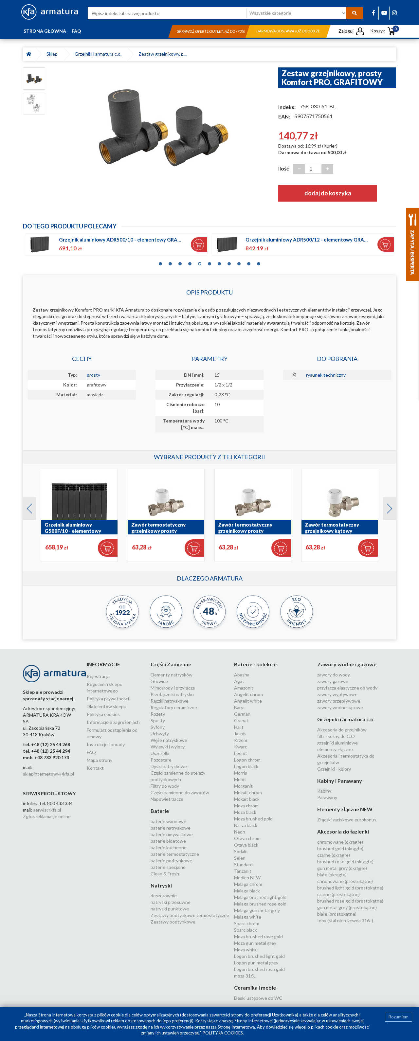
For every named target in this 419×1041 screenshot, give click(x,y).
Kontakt (95, 768)
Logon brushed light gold (259, 956)
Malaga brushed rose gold (260, 903)
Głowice (159, 681)
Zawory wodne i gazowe (346, 664)
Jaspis (240, 733)
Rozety (158, 714)
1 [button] (160, 262)
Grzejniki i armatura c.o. (99, 54)
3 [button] (180, 262)
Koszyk (383, 30)
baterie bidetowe (168, 841)
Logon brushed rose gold (259, 969)
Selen (240, 858)
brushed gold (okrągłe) (340, 848)
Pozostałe (161, 760)
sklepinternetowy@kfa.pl (48, 774)
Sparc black (245, 930)
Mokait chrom (248, 792)
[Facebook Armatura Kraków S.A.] (373, 12)
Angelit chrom (248, 694)
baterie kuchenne (169, 847)
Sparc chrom (246, 923)
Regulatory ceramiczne (174, 707)
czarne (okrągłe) (333, 855)
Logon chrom (247, 760)
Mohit (240, 779)
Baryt (239, 707)
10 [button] (249, 262)
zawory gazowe (332, 681)
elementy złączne (335, 749)
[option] (162, 126)
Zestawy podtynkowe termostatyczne (190, 915)
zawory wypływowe (337, 694)
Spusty (158, 720)
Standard (243, 864)
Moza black (245, 812)
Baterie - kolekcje (255, 664)
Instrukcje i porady (106, 744)
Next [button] (386, 507)
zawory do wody (333, 674)
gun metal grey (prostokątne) (347, 907)
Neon (239, 832)
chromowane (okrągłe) (340, 842)
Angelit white (248, 701)
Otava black (246, 845)
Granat (241, 720)
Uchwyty (160, 733)
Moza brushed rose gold (258, 936)
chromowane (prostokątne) (345, 881)
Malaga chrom (248, 884)
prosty (93, 375)
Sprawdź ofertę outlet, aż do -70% (211, 31)
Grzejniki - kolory (334, 769)
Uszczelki (160, 753)
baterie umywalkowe (172, 834)
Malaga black (247, 890)
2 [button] (170, 262)
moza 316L (245, 975)
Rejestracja (98, 676)
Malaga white (247, 917)
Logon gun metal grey (256, 962)
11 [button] (258, 262)
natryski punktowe (170, 908)
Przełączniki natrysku (172, 694)
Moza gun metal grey (255, 943)
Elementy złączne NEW (345, 809)
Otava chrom (247, 838)
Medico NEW (247, 877)
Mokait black (247, 799)
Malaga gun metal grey (257, 910)
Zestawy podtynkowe (173, 921)
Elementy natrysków (171, 674)
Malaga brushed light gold (260, 897)
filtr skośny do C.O (336, 736)
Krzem (240, 740)
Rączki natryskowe (170, 701)
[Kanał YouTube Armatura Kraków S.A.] (384, 12)
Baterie (160, 811)
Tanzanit (242, 871)
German (242, 714)
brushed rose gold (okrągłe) (345, 861)
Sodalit (241, 851)
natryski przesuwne (171, 902)
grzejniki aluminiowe (337, 742)
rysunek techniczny (326, 375)
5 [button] (199, 262)
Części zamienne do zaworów (180, 792)
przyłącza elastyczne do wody (347, 688)
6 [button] (209, 262)
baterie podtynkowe (171, 860)
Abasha (241, 674)
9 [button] (239, 262)
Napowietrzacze (167, 799)
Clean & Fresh (165, 873)
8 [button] (229, 262)
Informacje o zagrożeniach (113, 722)
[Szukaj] (354, 13)
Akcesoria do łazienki (343, 831)
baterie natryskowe (171, 828)
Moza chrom (246, 805)
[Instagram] (394, 12)
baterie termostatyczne (175, 854)
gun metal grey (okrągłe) (342, 868)
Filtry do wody (165, 786)
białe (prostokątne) (336, 914)
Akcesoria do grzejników (342, 729)
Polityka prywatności (108, 698)
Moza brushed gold (253, 818)
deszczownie (164, 895)
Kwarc (240, 746)
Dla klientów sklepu (106, 706)
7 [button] (219, 262)
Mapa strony (99, 760)
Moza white (246, 949)
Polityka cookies (103, 714)
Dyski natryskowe (169, 766)
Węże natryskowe (169, 740)
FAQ (76, 31)
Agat (239, 681)
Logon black (246, 766)
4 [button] (190, 262)
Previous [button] (26, 507)
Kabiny (324, 791)
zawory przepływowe (338, 701)
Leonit (240, 753)
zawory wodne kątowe (340, 707)
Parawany (327, 797)
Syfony (158, 727)
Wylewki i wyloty (168, 746)
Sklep (53, 54)
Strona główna (45, 31)
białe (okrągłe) (332, 874)
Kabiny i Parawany (339, 781)
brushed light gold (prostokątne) (350, 887)
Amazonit (243, 688)
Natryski (161, 885)
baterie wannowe (168, 821)
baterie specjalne (168, 867)
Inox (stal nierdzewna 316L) (345, 920)
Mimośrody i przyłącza (173, 688)
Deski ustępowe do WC (258, 998)
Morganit (243, 786)
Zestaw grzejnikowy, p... (162, 54)
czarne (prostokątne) (338, 894)
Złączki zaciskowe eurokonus (346, 819)
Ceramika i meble (255, 987)
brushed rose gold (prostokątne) (350, 901)
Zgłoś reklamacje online (47, 816)
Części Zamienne (171, 664)
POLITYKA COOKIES (223, 1032)
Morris (240, 773)
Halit (239, 727)
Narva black (245, 825)
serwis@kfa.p (46, 810)
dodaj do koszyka (327, 193)
